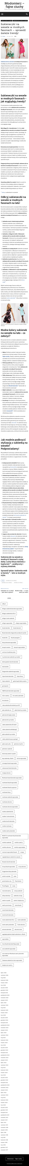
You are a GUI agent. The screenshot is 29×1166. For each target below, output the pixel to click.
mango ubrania (6, 773)
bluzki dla (4, 637)
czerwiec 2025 (4, 1005)
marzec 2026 (4, 982)
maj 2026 (3, 977)
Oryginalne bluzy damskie (9, 871)
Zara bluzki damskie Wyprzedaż (10, 944)
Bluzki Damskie (13, 386)
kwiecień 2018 (4, 1140)
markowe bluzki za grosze (9, 787)
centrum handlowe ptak (8, 652)
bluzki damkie (6, 628)
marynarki (10, 411)
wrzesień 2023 (4, 1057)
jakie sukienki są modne (8, 734)
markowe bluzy (6, 792)
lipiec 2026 (3, 972)
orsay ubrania (22, 866)
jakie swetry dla (6, 744)
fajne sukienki (6, 681)
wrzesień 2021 (4, 1117)
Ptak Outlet (18, 881)
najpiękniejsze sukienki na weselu (11, 857)
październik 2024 (5, 1025)
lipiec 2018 (3, 1132)
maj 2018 (3, 1137)
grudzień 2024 (4, 1020)
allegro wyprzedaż (7, 623)
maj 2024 (3, 1037)
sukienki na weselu (18, 582)
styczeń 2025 (4, 1017)
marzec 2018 (4, 1142)
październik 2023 (5, 1055)
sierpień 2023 (4, 1060)
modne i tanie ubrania (8, 816)
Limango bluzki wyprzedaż (9, 763)
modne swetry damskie (8, 831)
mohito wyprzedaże (19, 847)
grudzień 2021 (4, 1110)
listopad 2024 (4, 1022)
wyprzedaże (5, 939)
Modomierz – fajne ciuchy (14, 5)
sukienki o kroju (18, 895)
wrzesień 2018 (4, 1127)
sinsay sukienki (18, 891)
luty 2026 (3, 985)
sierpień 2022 (4, 1090)
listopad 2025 (4, 992)
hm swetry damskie (18, 695)
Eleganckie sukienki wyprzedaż (10, 671)
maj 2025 (3, 1007)
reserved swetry (6, 891)
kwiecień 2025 (4, 1010)
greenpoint (5, 686)
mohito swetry (19, 842)
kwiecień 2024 (4, 1040)
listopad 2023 (4, 1052)
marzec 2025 (4, 1012)
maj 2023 (3, 1067)
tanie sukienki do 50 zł (8, 920)
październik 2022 (5, 1085)
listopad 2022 (4, 1082)
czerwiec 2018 (4, 1135)
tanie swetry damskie (8, 924)
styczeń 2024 (4, 1047)
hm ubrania (5, 700)
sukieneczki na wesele (7, 582)
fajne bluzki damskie (7, 676)
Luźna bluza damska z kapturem (13, 562)
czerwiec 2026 (4, 975)
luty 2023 (3, 1075)
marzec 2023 (4, 1072)
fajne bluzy (20, 676)
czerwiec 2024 (4, 1035)
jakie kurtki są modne (8, 720)
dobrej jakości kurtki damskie (10, 662)
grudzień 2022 (4, 1080)
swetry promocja (6, 905)
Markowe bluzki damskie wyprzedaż (12, 778)
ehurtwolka (5, 666)
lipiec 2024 (3, 1032)
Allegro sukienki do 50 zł (8, 613)
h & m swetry (5, 695)
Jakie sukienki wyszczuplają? (10, 739)
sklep (3, 192)
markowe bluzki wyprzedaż (9, 782)
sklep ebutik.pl (6, 895)
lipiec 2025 (3, 1002)
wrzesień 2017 (4, 1150)
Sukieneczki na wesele (7, 61)
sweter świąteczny (19, 900)
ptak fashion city (6, 881)
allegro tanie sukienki (8, 618)
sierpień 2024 (4, 1030)
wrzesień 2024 (4, 1027)
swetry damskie (11, 298)
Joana (3, 36)
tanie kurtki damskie (7, 915)
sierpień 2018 (4, 1130)
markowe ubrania (7, 802)
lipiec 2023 (3, 1062)
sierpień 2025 (4, 1000)
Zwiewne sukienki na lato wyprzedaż (12, 960)
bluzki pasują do (15, 637)
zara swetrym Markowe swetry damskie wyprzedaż (13, 954)
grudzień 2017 (4, 1147)
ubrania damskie (6, 929)
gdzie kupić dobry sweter (20, 681)
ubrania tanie (18, 929)
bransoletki (13, 467)
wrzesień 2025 (4, 997)
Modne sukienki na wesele (6, 20)
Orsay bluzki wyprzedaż (8, 866)
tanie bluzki (18, 905)
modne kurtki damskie (8, 821)
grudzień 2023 (4, 1050)
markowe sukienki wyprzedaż (10, 797)
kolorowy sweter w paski (9, 753)
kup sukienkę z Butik (7, 758)
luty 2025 (3, 1015)
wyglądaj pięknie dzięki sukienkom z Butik (13, 934)
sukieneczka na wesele (11, 580)
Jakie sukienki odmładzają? (9, 729)
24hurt (4, 604)
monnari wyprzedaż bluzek (9, 852)
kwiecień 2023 (4, 1070)
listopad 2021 (4, 1112)
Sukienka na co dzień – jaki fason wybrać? (7, 591)
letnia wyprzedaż (21, 758)
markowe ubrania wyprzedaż (10, 806)
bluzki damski (17, 628)
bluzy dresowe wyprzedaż (9, 642)
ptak (15, 876)
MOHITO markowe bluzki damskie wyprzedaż (11, 836)
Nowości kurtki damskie (8, 862)
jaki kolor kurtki (18, 744)
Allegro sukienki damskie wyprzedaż (12, 608)
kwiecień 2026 (4, 980)
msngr (22, 852)
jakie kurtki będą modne (8, 715)
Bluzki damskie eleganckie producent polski (14, 633)
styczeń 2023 (4, 1077)
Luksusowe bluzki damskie (9, 768)
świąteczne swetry (7, 965)
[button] (27, 14)
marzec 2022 (4, 1102)
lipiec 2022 (3, 1092)
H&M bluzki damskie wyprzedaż (10, 691)
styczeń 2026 (4, 987)
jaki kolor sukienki (7, 749)
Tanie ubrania (21, 924)
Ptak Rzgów (5, 886)
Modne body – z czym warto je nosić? (21, 591)
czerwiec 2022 (4, 1095)
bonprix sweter (6, 647)
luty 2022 (3, 1105)
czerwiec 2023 (4, 1065)
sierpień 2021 (4, 1120)
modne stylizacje (7, 826)
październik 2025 (5, 995)
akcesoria (13, 536)
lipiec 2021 (3, 1122)
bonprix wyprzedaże (19, 647)
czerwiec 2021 (4, 1125)
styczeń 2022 (4, 1107)
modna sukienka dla (7, 811)
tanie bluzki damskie (8, 910)
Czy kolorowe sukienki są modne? (11, 657)
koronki (14, 422)
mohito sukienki (6, 842)
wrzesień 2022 (4, 1087)
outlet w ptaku (6, 876)
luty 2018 (3, 1145)
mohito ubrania (6, 847)
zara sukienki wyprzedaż (8, 949)
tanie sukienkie (22, 920)
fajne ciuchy (6, 356)
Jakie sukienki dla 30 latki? (9, 724)
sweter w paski (6, 900)
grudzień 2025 (4, 990)
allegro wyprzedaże (21, 623)
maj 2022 (3, 1097)
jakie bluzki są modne (20, 710)
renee (13, 886)
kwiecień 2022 (4, 1100)
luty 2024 (3, 1045)
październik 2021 (5, 1115)
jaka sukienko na (6, 710)
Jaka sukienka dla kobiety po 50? (11, 705)
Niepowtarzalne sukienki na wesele (20, 20)
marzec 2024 (4, 1042)
